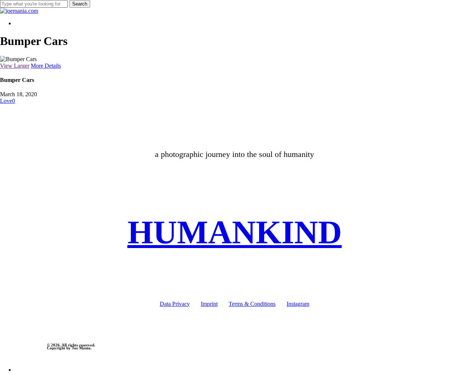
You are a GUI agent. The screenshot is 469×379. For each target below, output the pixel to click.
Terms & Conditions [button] (252, 304)
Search (79, 4)
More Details (46, 66)
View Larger (14, 66)
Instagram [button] (298, 304)
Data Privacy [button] (175, 304)
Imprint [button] (209, 304)
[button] (235, 232)
